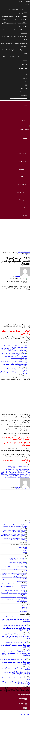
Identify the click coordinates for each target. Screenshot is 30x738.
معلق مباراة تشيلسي (8, 469)
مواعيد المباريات (20, 184)
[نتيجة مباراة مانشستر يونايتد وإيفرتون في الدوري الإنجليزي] (13, 362)
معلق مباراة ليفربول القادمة (16, 474)
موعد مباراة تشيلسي (23, 477)
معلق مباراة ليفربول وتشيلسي (13, 475)
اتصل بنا (25, 215)
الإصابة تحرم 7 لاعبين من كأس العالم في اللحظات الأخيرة (14, 16)
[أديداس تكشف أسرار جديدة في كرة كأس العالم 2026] (14, 573)
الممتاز (28, 288)
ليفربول (20, 467)
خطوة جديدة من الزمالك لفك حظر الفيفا (18, 9)
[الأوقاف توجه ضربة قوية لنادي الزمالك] (18, 562)
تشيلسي (27, 467)
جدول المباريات (20, 192)
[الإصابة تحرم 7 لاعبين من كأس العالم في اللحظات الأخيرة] (13, 567)
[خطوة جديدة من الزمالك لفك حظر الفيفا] (17, 558)
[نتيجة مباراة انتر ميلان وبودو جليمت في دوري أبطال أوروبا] (15, 659)
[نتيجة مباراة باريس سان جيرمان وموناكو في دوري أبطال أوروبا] (15, 625)
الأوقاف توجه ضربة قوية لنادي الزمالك (18, 12)
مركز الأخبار (24, 146)
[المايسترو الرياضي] (25, 129)
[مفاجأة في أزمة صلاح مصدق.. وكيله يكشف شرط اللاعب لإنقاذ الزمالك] (13, 598)
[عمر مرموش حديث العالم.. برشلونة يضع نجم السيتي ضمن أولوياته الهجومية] (13, 347)
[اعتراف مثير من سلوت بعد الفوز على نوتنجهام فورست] (14, 524)
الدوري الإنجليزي (11, 466)
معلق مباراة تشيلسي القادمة (21, 471)
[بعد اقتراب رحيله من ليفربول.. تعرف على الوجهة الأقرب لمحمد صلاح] (13, 355)
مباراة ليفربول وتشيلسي (22, 469)
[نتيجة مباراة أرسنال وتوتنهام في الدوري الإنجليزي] (15, 530)
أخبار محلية (21, 153)
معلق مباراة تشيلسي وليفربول (17, 472)
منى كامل (17, 276)
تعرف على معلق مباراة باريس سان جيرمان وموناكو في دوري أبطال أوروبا (17, 672)
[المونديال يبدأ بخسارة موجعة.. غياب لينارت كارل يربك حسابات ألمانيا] (13, 585)
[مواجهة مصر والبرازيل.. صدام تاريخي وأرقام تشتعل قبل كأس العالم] (13, 591)
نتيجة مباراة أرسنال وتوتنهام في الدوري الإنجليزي (14, 531)
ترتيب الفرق (21, 199)
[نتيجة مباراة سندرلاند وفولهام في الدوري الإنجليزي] (15, 534)
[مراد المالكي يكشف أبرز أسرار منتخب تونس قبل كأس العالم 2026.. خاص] (13, 578)
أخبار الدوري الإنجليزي (23, 466)
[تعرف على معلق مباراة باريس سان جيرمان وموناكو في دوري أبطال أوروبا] (15, 669)
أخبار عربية (21, 169)
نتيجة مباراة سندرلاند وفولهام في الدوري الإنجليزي (14, 535)
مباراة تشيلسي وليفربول (9, 467)
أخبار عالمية (21, 161)
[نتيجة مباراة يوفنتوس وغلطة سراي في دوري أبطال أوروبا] (16, 616)
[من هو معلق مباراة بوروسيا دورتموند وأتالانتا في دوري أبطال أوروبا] (15, 679)
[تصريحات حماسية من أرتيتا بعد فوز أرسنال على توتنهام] (13, 370)
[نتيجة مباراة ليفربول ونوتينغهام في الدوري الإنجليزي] (15, 538)
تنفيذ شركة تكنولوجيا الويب (24, 694)
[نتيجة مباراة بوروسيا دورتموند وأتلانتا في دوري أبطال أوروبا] (16, 642)
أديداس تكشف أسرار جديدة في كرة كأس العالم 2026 (15, 19)
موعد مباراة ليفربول (10, 477)
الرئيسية (25, 138)
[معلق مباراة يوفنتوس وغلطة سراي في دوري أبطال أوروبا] (16, 650)
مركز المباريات (23, 176)
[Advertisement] (15, 235)
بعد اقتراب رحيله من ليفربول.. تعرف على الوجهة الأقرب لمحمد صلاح (15, 357)
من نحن (25, 207)
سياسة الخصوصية (23, 698)
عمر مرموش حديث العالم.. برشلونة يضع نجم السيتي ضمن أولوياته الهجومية (14, 349)
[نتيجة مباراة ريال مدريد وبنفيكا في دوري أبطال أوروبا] (17, 633)
